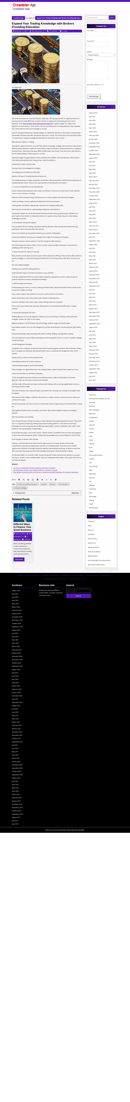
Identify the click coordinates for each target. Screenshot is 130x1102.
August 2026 (93, 113)
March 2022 (93, 263)
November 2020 (94, 316)
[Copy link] (55, 479)
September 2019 (94, 369)
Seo (90, 481)
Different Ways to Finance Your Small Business (22, 527)
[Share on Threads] (51, 479)
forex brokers (63, 484)
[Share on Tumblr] (46, 479)
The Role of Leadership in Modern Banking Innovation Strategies (34, 468)
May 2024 (92, 214)
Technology (92, 496)
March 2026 (93, 132)
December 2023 (94, 233)
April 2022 (92, 260)
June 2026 (92, 120)
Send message (93, 96)
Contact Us (91, 521)
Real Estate (92, 474)
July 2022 (92, 248)
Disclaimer (91, 534)
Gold (90, 447)
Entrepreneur (93, 417)
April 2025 (92, 173)
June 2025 (92, 165)
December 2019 (94, 357)
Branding (92, 402)
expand (43, 484)
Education (92, 414)
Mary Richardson (38, 31)
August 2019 (93, 372)
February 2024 (94, 226)
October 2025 (93, 150)
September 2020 (94, 324)
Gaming (91, 444)
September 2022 (94, 241)
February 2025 (94, 181)
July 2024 (92, 207)
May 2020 (92, 339)
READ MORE (19, 559)
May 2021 (92, 297)
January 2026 (93, 139)
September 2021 (94, 286)
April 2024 (92, 218)
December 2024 (94, 188)
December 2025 (94, 143)
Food (90, 436)
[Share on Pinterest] (37, 479)
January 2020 (93, 354)
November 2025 (94, 147)
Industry (91, 459)
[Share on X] (24, 479)
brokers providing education (27, 484)
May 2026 (92, 124)
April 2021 (92, 301)
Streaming (92, 489)
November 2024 (94, 192)
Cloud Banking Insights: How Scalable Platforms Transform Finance (35, 470)
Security (91, 478)
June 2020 (92, 335)
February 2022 (94, 267)
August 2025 (93, 158)
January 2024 (93, 229)
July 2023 (92, 237)
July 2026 (92, 116)
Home (90, 526)
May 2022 (92, 256)
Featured (92, 425)
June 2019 (92, 380)
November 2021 (94, 278)
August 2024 (93, 203)
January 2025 (93, 184)
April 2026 (92, 128)
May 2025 (92, 169)
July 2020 (92, 331)
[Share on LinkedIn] (28, 479)
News (91, 470)
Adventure (92, 395)
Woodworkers (93, 508)
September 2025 (94, 154)
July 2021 (92, 290)
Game (91, 440)
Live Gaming (93, 466)
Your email (90, 41)
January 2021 (93, 309)
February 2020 (94, 350)
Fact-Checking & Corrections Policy (99, 560)
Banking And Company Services (99, 398)
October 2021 (93, 282)
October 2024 (93, 196)
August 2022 (93, 244)
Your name (90, 30)
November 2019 (94, 361)
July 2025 (92, 162)
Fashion (91, 421)
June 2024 (92, 211)
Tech (90, 493)
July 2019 (92, 376)
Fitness (91, 432)
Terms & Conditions (94, 552)
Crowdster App (21, 9)
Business (92, 406)
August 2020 (93, 327)
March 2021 (93, 305)
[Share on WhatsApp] (33, 479)
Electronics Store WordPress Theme (58, 830)
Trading (91, 500)
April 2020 (92, 342)
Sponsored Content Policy (96, 565)
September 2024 (94, 199)
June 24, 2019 (20, 534)
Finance (52, 484)
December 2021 (94, 275)
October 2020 (93, 320)
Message (90, 59)
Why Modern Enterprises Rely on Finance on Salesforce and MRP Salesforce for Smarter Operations (45, 472)
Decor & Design (94, 410)
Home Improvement (95, 455)
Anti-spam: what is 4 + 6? (95, 85)
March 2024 (93, 222)
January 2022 (93, 271)
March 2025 (93, 177)
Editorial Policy (93, 556)
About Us (91, 530)
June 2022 (92, 252)
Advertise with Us (93, 547)
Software (92, 485)
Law (90, 463)
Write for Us (92, 543)
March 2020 (93, 346)
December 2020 (94, 312)
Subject (89, 52)
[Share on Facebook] (19, 479)
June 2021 (92, 293)
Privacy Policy (92, 539)
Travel (91, 504)
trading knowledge (20, 488)
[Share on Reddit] (42, 479)
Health (91, 451)
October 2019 (93, 365)
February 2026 (94, 135)
